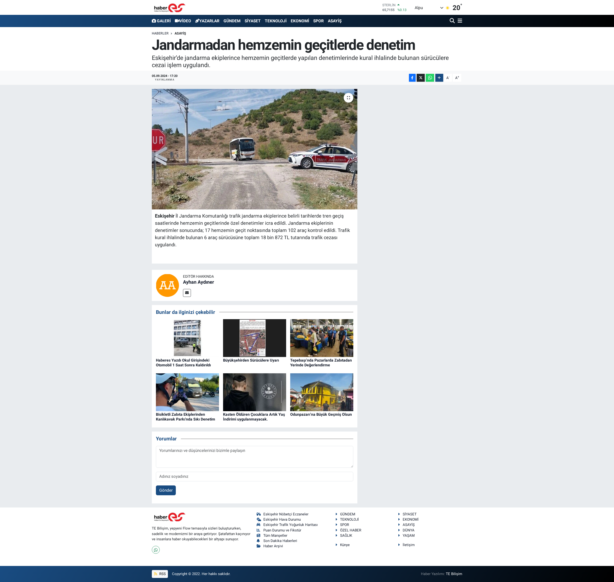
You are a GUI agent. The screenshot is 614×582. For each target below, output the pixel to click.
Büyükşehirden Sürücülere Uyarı (251, 360)
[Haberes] (170, 7)
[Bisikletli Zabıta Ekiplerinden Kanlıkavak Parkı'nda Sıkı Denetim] (187, 392)
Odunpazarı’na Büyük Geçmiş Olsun (321, 414)
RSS (162, 574)
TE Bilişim (454, 574)
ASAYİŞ (335, 20)
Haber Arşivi (273, 546)
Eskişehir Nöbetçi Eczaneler (285, 514)
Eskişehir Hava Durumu (282, 519)
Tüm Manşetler (275, 535)
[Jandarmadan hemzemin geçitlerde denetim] (254, 149)
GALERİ (164, 20)
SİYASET (253, 20)
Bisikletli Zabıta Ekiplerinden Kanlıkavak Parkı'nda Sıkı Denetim (185, 416)
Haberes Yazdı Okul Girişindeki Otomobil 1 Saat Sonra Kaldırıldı (183, 362)
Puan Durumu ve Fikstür (282, 530)
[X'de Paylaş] (421, 78)
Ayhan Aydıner (198, 282)
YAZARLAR (209, 20)
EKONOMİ (300, 20)
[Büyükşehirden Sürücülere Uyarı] (254, 337)
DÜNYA (408, 530)
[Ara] (453, 21)
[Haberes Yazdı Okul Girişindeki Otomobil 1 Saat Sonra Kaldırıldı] (187, 337)
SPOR (318, 20)
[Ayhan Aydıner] (167, 284)
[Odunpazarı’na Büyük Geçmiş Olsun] (321, 392)
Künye (345, 545)
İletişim (409, 545)
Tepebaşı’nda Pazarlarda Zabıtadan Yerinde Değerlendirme (321, 362)
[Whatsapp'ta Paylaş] (430, 78)
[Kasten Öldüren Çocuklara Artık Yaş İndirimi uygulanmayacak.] (254, 392)
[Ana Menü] (459, 21)
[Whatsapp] (156, 550)
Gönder (166, 490)
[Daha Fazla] (439, 78)
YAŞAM (409, 535)
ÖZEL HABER (350, 530)
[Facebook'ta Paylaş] (412, 78)
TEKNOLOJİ (276, 20)
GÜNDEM (232, 20)
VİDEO (185, 20)
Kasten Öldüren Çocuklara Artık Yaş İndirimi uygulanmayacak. (254, 416)
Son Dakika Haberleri (280, 541)
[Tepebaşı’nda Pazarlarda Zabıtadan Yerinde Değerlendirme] (321, 337)
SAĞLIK (346, 535)
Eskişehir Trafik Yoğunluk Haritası (290, 525)
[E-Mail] (187, 293)
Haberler (160, 33)
